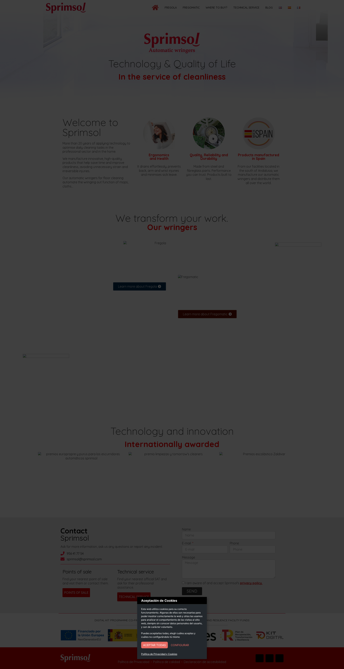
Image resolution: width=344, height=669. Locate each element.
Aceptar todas (154, 645)
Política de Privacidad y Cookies (159, 653)
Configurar (180, 645)
